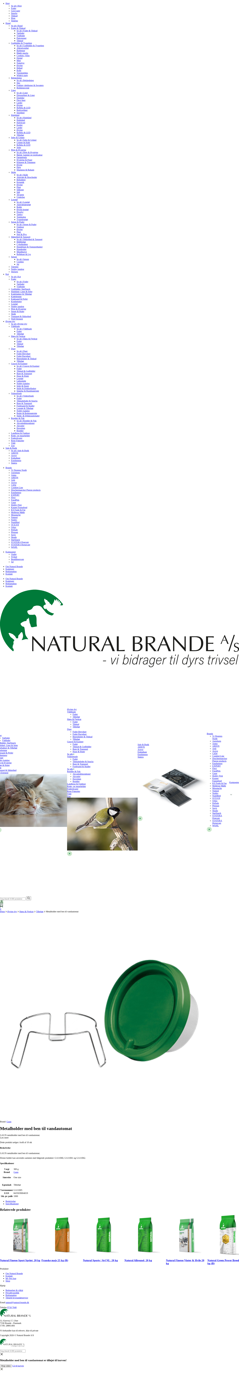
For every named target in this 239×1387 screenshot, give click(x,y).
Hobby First (16, 505)
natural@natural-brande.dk (17, 1302)
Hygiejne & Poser (24, 160)
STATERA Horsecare (20, 545)
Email (2, 1302)
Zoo (13, 445)
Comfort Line (17, 487)
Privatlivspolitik (12, 1293)
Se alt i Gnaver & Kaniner (28, 366)
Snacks (14, 13)
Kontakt (9, 574)
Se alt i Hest (16, 6)
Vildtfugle (15, 326)
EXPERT (15, 495)
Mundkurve (22, 252)
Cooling (20, 262)
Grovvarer (15, 11)
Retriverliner (22, 110)
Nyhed (14, 557)
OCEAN (15, 525)
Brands (9, 468)
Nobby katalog (17, 269)
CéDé (13, 485)
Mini (19, 60)
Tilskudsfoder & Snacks (27, 401)
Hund (8, 23)
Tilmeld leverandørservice (17, 1298)
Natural (14, 517)
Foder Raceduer (24, 356)
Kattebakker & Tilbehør (21, 294)
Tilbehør (20, 135)
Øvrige (20, 65)
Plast (19, 187)
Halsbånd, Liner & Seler (21, 291)
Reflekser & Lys (24, 254)
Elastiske (20, 98)
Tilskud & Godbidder (26, 371)
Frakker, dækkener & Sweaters (30, 85)
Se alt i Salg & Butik (20, 450)
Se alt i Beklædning (25, 80)
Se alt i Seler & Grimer (27, 140)
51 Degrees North (19, 470)
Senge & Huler (17, 311)
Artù (13, 480)
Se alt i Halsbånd (24, 117)
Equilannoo (16, 460)
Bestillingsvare (17, 559)
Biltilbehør (21, 242)
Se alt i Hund (17, 26)
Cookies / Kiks (23, 55)
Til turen (20, 195)
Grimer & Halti (23, 142)
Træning (14, 267)
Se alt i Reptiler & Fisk (27, 421)
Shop (8, 1281)
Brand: (5, 1121)
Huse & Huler (23, 376)
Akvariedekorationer (26, 423)
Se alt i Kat (16, 276)
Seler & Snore (23, 386)
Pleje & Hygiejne (18, 150)
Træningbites (22, 73)
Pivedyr (20, 212)
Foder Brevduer (23, 354)
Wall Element (17, 319)
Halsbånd (15, 115)
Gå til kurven (18, 1366)
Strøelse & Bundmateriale (28, 391)
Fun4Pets (15, 500)
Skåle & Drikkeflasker (26, 388)
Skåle (13, 172)
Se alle (70, 754)
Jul (18, 264)
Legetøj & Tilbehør (25, 408)
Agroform (15, 472)
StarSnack (15, 540)
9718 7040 (12, 1307)
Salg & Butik (11, 448)
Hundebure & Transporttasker (30, 247)
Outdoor (20, 227)
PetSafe (14, 530)
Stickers (14, 272)
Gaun (13, 502)
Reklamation (11, 571)
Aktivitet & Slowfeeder (27, 177)
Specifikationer (12, 1204)
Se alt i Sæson (23, 259)
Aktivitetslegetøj (24, 204)
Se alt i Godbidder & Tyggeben (30, 45)
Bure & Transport (24, 373)
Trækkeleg (21, 217)
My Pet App (11, 1278)
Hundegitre (21, 249)
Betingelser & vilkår (14, 1290)
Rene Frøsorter (17, 440)
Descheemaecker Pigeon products (26, 490)
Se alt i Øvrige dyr (19, 324)
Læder (19, 103)
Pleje (13, 18)
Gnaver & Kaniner (19, 363)
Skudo (14, 537)
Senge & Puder (17, 222)
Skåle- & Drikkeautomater (28, 416)
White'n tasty (22, 75)
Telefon (3, 1307)
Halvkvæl (21, 122)
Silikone (20, 190)
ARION (14, 453)
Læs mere (4, 1137)
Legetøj (14, 199)
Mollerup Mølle (18, 512)
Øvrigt (19, 165)
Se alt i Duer (22, 351)
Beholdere (21, 180)
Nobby (14, 520)
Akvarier (20, 426)
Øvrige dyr (10, 321)
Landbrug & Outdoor (20, 433)
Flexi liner (21, 100)
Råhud (19, 68)
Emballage (15, 458)
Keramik (20, 182)
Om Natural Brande (14, 566)
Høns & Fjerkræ (18, 336)
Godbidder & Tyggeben (21, 43)
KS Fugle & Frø (18, 510)
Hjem (2, 911)
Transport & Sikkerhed (21, 316)
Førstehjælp (22, 157)
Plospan (14, 532)
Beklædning (16, 78)
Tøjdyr (20, 214)
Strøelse (14, 21)
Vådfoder (21, 36)
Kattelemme (16, 296)
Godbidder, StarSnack (20, 289)
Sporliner (21, 113)
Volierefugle (16, 393)
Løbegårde (21, 381)
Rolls (19, 70)
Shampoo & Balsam (25, 170)
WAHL (14, 547)
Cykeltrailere (22, 244)
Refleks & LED (23, 108)
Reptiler (20, 431)
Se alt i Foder (22, 281)
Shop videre (6, 1366)
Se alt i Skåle (22, 175)
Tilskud (14, 16)
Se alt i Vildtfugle (24, 329)
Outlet (13, 554)
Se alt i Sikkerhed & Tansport (29, 239)
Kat (7, 274)
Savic (13, 535)
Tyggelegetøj (22, 219)
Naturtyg (20, 63)
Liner (13, 90)
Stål (18, 192)
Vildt (13, 443)
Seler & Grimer (17, 137)
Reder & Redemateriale (27, 413)
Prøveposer (21, 38)
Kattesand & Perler (19, 299)
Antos (13, 475)
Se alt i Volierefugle (25, 396)
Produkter (4, 1269)
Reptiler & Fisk (17, 418)
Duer (13, 349)
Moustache (16, 515)
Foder (13, 8)
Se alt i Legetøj (23, 202)
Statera (14, 463)
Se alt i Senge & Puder (26, 224)
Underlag (21, 197)
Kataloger (10, 569)
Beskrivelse (11, 1201)
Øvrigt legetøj (23, 209)
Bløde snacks (22, 53)
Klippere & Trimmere (26, 162)
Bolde (19, 207)
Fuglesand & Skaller (25, 406)
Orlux (13, 527)
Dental (19, 58)
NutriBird (15, 522)
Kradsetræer (16, 301)
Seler (19, 147)
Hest (8, 3)
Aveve (14, 455)
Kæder (20, 125)
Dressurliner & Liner (26, 95)
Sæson (14, 257)
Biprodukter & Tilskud (26, 358)
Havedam (21, 428)
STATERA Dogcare (20, 542)
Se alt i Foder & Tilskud (27, 31)
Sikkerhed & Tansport (20, 237)
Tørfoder (20, 33)
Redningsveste (23, 88)
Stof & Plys (22, 234)
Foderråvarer (16, 438)
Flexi (13, 497)
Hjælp (2, 1285)
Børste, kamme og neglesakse (29, 155)
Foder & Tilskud (18, 28)
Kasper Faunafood (19, 507)
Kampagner (11, 552)
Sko (18, 83)
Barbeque (21, 50)
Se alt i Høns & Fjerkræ (27, 339)
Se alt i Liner (22, 93)
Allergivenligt (23, 48)
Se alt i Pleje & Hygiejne (27, 152)
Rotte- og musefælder (20, 435)
